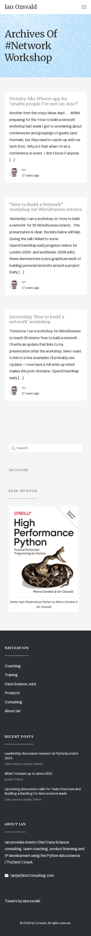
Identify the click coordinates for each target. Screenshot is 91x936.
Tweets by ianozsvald (22, 901)
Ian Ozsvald (18, 470)
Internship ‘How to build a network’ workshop (36, 319)
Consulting (13, 702)
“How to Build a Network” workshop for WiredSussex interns (45, 207)
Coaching (13, 666)
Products (12, 693)
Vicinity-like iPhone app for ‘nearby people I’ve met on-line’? (43, 101)
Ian (24, 170)
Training (11, 675)
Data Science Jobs (20, 684)
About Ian (13, 711)
